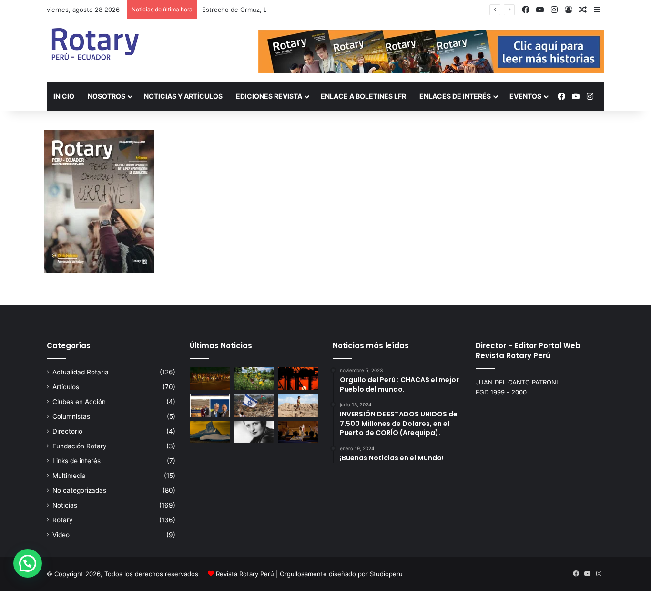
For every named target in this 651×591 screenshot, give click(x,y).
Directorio (67, 431)
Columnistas (71, 416)
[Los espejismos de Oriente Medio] (254, 405)
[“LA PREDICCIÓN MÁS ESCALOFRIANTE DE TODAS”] (254, 432)
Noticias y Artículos (183, 96)
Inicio (63, 96)
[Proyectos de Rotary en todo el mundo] (210, 378)
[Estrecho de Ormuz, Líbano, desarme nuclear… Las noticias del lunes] (298, 378)
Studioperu (386, 574)
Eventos (525, 96)
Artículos (65, 387)
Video (61, 535)
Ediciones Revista (269, 96)
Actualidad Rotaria (80, 372)
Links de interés (76, 461)
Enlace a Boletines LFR (363, 96)
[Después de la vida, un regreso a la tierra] (254, 378)
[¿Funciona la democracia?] (298, 432)
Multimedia (69, 475)
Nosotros (106, 96)
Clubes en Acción (79, 401)
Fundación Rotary (79, 446)
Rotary (62, 520)
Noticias (64, 505)
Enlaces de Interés (455, 96)
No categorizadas (79, 490)
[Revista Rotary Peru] (94, 44)
